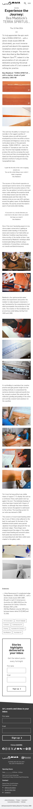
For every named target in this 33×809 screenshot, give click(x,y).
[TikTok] (15, 749)
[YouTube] (18, 749)
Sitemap (23, 801)
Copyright (24, 800)
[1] (15, 57)
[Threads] (9, 749)
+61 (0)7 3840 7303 (10, 790)
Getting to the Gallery (10, 787)
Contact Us (8, 792)
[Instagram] (6, 749)
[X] (12, 749)
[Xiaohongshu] (24, 749)
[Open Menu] (29, 3)
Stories (16, 8)
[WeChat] (21, 749)
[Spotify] (27, 749)
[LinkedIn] (30, 749)
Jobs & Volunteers (10, 800)
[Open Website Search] (25, 3)
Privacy (18, 800)
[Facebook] (3, 749)
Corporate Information (14, 801)
